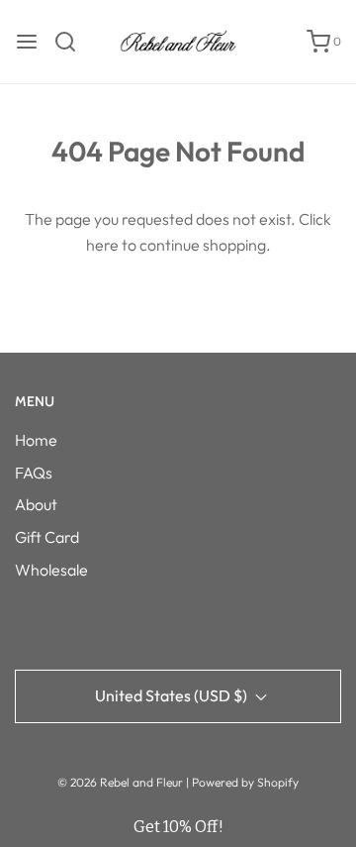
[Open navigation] (26, 41)
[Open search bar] (72, 41)
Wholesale (51, 570)
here (102, 245)
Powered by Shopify (245, 782)
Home (36, 440)
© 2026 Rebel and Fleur (121, 782)
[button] (178, 827)
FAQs (33, 472)
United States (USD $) (172, 695)
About (36, 504)
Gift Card (47, 537)
